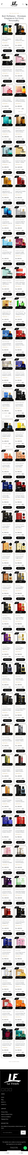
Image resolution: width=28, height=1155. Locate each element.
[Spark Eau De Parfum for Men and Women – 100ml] (20, 182)
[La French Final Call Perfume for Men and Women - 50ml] (7, 243)
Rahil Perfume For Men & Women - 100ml (6, 314)
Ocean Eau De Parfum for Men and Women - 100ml (7, 223)
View (7, 33)
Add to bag (7, 50)
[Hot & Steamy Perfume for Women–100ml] (7, 912)
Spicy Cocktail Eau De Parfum (6, 39)
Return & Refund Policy (6, 1114)
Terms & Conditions (6, 1116)
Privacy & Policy (14, 1147)
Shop (7, 1153)
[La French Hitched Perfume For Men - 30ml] (7, 334)
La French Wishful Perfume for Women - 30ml (21, 984)
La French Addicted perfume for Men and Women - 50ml (20, 223)
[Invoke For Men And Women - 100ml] (20, 151)
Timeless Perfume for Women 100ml (7, 100)
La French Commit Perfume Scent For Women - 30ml (6, 375)
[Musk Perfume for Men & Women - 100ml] (20, 121)
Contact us (3, 1104)
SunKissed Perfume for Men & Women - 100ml (21, 101)
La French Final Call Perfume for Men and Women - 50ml (7, 253)
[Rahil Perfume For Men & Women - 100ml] (7, 304)
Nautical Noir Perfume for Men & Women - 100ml (7, 162)
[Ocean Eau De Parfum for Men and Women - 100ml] (7, 212)
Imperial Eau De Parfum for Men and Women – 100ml (7, 193)
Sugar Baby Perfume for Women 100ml (20, 892)
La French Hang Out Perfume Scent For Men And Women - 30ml (20, 1015)
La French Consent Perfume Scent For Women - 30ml (20, 375)
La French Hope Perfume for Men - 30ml (20, 345)
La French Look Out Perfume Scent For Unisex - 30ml (20, 1045)
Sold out (20, 111)
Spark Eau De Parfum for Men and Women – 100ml (21, 193)
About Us (3, 1102)
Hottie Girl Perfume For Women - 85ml (20, 283)
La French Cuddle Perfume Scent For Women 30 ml (20, 253)
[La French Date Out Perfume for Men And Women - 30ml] (7, 1034)
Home (2, 1097)
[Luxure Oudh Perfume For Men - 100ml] (20, 30)
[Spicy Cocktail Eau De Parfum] (7, 30)
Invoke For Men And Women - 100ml (20, 161)
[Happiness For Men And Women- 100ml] (7, 273)
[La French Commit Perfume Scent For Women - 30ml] (7, 364)
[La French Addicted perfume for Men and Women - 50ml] (20, 212)
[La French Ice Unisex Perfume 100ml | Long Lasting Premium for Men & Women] (7, 821)
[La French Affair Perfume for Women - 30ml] (7, 1004)
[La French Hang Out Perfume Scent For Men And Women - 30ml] (20, 1004)
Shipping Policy (4, 1119)
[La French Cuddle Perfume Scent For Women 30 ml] (20, 243)
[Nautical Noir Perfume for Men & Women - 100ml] (7, 151)
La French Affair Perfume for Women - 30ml (7, 1015)
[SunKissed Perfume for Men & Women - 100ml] (20, 90)
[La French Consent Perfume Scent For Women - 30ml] (20, 364)
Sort (22, 1153)
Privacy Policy (4, 1112)
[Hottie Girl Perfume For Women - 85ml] (20, 273)
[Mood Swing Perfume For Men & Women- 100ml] (20, 60)
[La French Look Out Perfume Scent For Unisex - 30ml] (20, 1034)
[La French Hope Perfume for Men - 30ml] (20, 334)
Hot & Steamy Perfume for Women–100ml (6, 923)
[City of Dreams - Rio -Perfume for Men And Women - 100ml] (20, 304)
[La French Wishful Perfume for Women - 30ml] (20, 973)
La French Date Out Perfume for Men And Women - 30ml (7, 1045)
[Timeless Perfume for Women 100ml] (7, 90)
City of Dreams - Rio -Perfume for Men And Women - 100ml (21, 315)
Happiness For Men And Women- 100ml (7, 284)
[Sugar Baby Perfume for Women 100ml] (20, 882)
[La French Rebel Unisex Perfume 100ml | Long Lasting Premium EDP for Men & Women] (20, 395)
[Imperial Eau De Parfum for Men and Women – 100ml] (7, 182)
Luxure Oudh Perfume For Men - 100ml (20, 40)
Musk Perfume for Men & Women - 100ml (20, 132)
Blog (2, 1099)
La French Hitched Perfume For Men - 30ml (6, 345)
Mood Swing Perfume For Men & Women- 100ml (20, 71)
